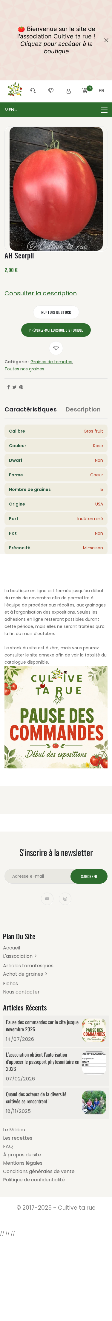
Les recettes (17, 1138)
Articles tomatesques (28, 965)
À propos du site (22, 1154)
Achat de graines (23, 974)
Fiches (10, 983)
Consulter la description (40, 293)
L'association (18, 956)
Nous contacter (21, 991)
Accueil (11, 947)
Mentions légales (22, 1163)
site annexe (42, 655)
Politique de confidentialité (34, 1179)
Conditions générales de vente (39, 1171)
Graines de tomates (51, 362)
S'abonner (89, 876)
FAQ (8, 1146)
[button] (102, 97)
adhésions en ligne (23, 619)
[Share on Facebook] (8, 387)
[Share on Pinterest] (21, 387)
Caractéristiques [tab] (30, 409)
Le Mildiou (14, 1129)
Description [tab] (83, 409)
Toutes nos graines (24, 369)
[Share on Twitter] (14, 387)
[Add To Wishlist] (56, 348)
